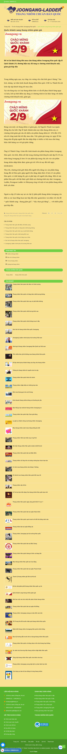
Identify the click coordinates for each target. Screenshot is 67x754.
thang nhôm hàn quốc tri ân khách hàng (20, 215)
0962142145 (9, 707)
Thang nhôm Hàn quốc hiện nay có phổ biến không (19, 231)
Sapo (35, 751)
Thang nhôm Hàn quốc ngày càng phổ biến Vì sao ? (28, 502)
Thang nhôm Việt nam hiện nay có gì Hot (25, 438)
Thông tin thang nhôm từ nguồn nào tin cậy (25, 370)
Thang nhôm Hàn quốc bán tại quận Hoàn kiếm (26, 511)
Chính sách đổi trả (10, 725)
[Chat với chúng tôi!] (2, 744)
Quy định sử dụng (10, 728)
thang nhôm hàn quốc (12, 213)
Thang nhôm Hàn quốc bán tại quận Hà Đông (26, 606)
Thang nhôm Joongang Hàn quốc (45, 707)
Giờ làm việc (51, 19)
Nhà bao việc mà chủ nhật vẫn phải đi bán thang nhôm (29, 599)
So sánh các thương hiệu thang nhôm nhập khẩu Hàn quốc (30, 650)
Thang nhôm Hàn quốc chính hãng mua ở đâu (17, 237)
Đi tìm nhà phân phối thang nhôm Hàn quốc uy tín (27, 586)
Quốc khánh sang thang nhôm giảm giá (23, 30)
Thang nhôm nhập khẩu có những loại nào (25, 385)
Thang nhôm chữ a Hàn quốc (44, 704)
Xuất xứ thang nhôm (12, 254)
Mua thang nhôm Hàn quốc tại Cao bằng (24, 561)
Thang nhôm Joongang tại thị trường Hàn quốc (27, 533)
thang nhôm (9, 274)
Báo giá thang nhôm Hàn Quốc (44, 710)
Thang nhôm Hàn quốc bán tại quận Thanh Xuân (27, 569)
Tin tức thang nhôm (12, 260)
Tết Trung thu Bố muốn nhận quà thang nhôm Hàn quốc (29, 621)
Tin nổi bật (10, 281)
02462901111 (17, 698)
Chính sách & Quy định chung (33, 745)
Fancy (58, 213)
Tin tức (38, 741)
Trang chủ (16, 741)
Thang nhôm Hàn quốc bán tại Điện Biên (25, 453)
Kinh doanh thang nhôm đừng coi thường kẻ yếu (27, 400)
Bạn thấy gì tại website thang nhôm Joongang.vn (27, 407)
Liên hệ (44, 741)
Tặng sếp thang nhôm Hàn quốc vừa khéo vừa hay (27, 657)
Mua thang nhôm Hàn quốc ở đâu (45, 695)
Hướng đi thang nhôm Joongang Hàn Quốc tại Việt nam (29, 346)
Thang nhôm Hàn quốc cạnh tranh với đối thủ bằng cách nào (30, 519)
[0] (62, 8)
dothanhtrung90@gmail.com (13, 710)
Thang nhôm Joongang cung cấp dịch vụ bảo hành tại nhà (30, 664)
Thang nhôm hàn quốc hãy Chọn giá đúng (25, 414)
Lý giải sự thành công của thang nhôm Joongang (27, 421)
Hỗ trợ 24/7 (35, 19)
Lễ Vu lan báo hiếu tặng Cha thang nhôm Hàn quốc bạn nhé (30, 492)
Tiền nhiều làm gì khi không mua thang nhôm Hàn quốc (29, 354)
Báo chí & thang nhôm (13, 257)
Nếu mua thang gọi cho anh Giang (23, 392)
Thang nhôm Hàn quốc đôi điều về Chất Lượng (18, 224)
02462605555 (17, 707)
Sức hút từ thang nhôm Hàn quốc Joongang (17, 240)
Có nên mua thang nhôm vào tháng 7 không (25, 467)
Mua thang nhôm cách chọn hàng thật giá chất (26, 428)
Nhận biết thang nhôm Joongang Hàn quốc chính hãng (29, 629)
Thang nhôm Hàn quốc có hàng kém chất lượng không (20, 228)
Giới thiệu (23, 741)
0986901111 (13, 1)
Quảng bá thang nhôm (13, 264)
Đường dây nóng (10, 734)
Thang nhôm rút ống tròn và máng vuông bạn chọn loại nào (30, 460)
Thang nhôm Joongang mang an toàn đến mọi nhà (27, 613)
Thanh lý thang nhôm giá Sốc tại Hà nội (24, 576)
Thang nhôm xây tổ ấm (19, 485)
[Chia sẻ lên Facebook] (49, 213)
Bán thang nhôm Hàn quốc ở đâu (45, 698)
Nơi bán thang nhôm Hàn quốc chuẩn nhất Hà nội (27, 446)
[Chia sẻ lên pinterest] (55, 213)
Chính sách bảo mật (11, 719)
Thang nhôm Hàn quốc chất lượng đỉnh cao (17, 234)
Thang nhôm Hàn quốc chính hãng (45, 701)
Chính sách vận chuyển (11, 722)
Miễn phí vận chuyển (17, 19)
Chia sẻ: (44, 213)
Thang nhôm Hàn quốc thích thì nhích (24, 377)
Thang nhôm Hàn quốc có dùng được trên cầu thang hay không (31, 643)
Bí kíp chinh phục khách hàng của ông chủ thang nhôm (29, 362)
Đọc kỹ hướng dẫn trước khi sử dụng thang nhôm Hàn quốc (30, 636)
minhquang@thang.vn (12, 701)
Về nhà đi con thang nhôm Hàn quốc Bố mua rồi (27, 475)
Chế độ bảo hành (10, 731)
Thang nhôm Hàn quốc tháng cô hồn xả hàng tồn (27, 553)
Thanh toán (51, 741)
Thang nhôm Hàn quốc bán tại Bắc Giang (25, 543)
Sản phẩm (31, 741)
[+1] (61, 213)
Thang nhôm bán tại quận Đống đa (23, 526)
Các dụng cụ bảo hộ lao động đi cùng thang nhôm (27, 671)
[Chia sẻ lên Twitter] (52, 213)
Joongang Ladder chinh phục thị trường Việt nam (18, 243)
